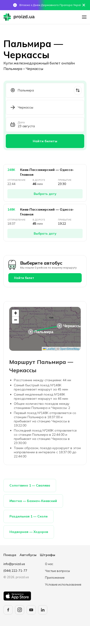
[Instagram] (19, 609)
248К (11, 170)
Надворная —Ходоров (28, 532)
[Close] (84, 5)
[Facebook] (8, 609)
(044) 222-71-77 (15, 570)
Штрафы (47, 555)
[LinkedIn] (42, 609)
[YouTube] (31, 609)
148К (11, 209)
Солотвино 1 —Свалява (29, 485)
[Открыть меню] (84, 17)
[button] (30, 332)
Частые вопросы (57, 571)
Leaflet (50, 349)
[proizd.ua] (20, 17)
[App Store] (17, 596)
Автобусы (28, 555)
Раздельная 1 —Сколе (28, 516)
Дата (21, 122)
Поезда (9, 555)
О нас (49, 564)
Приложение (55, 577)
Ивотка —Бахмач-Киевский (33, 501)
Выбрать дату (45, 194)
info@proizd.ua (14, 564)
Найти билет (24, 278)
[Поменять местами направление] (78, 90)
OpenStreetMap (70, 349)
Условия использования (63, 584)
